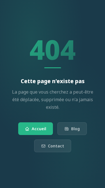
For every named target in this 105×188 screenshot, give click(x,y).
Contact (56, 146)
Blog (75, 128)
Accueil (39, 128)
